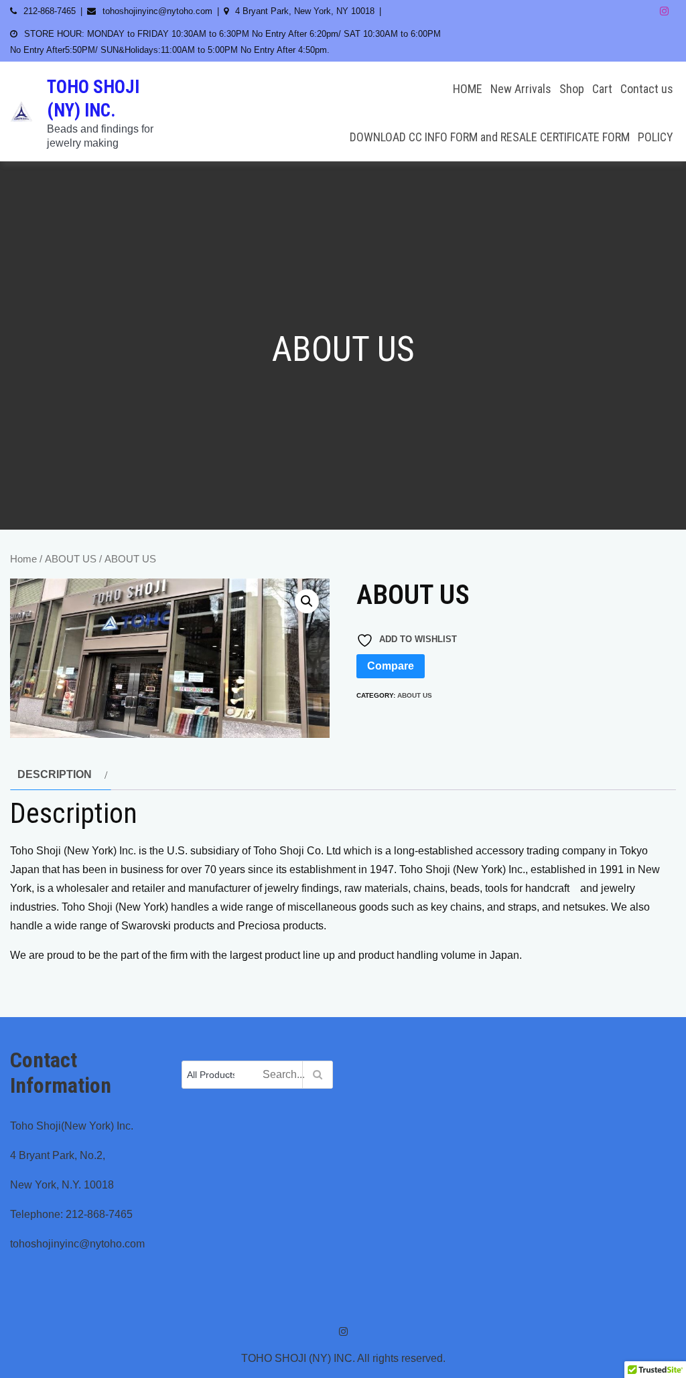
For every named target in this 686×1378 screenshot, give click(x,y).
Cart (602, 89)
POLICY (655, 137)
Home (23, 559)
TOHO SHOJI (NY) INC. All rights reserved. (343, 1358)
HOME (467, 89)
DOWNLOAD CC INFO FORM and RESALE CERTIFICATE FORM (490, 137)
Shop (571, 89)
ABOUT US (70, 559)
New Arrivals (520, 89)
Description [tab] (54, 774)
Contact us (646, 89)
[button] (307, 601)
